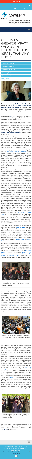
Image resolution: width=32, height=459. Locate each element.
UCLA (22, 239)
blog (5, 104)
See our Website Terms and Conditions (13, 452)
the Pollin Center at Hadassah (16, 151)
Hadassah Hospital (14, 256)
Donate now (16, 1)
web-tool (11, 377)
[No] (30, 452)
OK (16, 456)
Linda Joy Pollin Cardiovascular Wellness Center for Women (16, 254)
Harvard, (18, 239)
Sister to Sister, (20, 227)
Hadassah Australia (23, 9)
